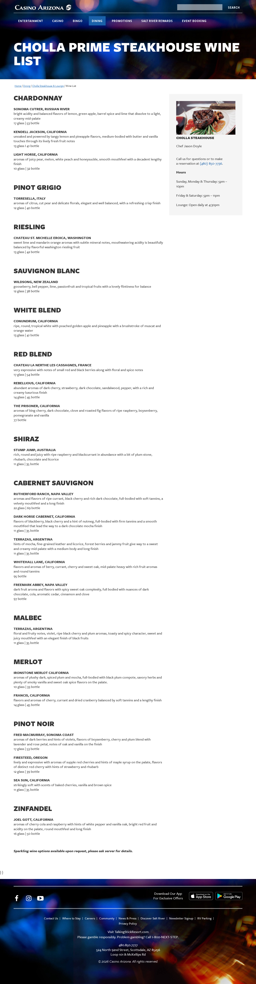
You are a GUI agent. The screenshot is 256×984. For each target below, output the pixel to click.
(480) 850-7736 (211, 163)
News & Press (127, 918)
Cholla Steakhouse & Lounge (48, 86)
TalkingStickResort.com (132, 931)
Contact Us (51, 918)
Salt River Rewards (157, 21)
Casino (58, 21)
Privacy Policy (128, 923)
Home (18, 86)
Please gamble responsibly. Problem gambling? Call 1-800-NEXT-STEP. (128, 936)
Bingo (78, 21)
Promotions (122, 21)
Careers (90, 918)
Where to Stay (71, 918)
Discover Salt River (153, 918)
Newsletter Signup (181, 918)
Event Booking (194, 21)
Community (106, 918)
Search (234, 7)
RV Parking (204, 918)
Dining (97, 21)
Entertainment (30, 21)
